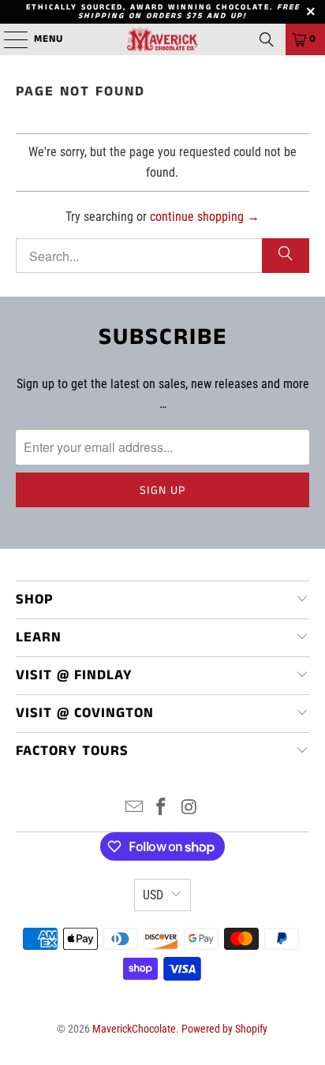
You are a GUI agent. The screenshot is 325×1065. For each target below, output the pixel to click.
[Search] (267, 39)
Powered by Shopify (224, 1028)
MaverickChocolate (134, 1028)
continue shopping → (205, 216)
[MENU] (8, 39)
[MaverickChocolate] (162, 39)
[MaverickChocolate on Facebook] (162, 808)
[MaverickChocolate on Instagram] (189, 808)
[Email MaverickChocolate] (134, 808)
